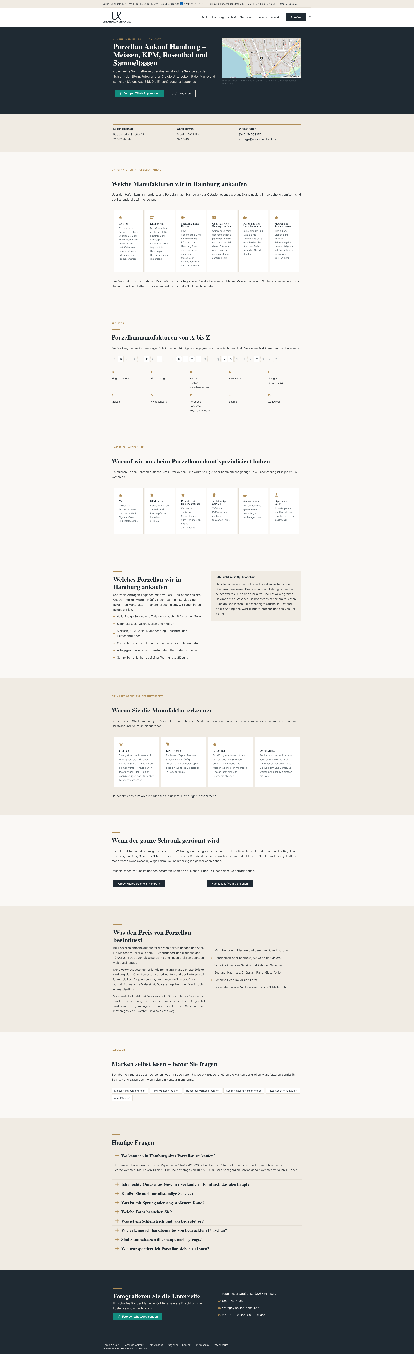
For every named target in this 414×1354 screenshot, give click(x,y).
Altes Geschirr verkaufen (283, 1090)
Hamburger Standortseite (198, 796)
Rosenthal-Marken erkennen (202, 1090)
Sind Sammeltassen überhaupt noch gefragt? (161, 1239)
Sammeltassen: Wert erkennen (243, 1090)
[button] (207, 1155)
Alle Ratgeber (122, 1098)
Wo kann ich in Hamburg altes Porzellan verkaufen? (168, 1156)
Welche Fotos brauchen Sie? (146, 1212)
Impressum (202, 1345)
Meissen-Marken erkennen (129, 1090)
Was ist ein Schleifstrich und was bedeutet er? (162, 1221)
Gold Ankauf (155, 1345)
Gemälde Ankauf (133, 1345)
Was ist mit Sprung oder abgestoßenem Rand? (163, 1202)
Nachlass (245, 17)
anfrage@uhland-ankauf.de (257, 139)
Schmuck (118, 856)
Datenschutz (220, 1345)
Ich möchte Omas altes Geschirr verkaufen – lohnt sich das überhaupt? (185, 1184)
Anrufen (296, 17)
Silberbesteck (162, 856)
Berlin (204, 17)
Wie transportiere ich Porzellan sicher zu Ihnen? (165, 1248)
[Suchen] (310, 17)
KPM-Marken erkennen (166, 1090)
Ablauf (232, 17)
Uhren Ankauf (111, 1345)
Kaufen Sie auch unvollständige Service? (157, 1193)
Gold (142, 856)
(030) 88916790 (170, 3)
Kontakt (276, 17)
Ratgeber (172, 1345)
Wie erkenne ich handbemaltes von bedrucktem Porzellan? (174, 1230)
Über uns (261, 17)
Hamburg (218, 17)
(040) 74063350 (288, 3)
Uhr (134, 856)
